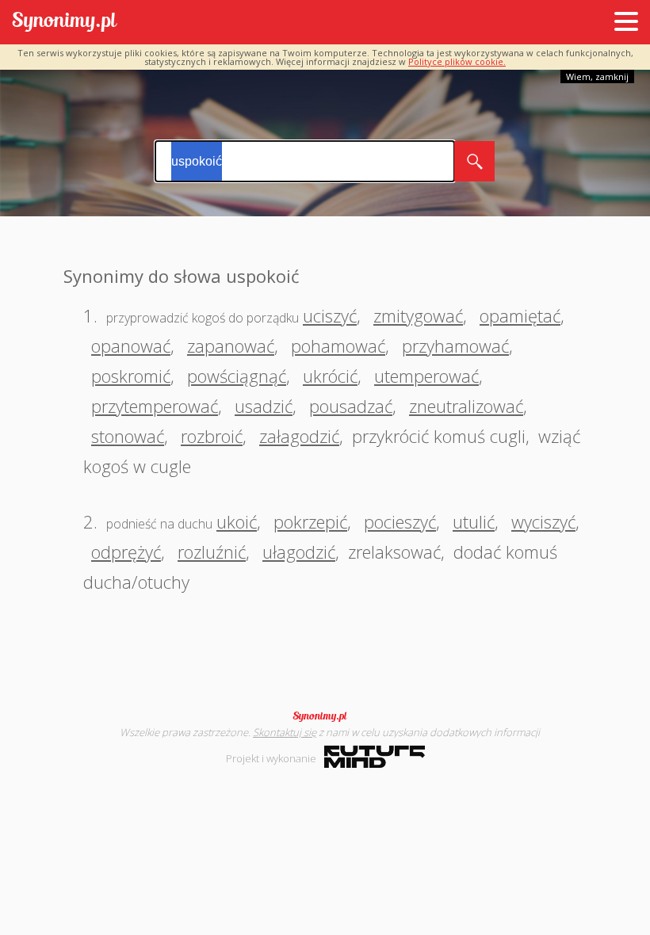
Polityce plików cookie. (457, 61)
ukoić (236, 521)
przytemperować (154, 406)
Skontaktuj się (284, 732)
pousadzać (350, 406)
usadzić (263, 406)
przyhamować (455, 345)
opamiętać (520, 315)
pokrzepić (310, 521)
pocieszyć (400, 521)
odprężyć (126, 551)
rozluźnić (212, 551)
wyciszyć (543, 521)
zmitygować (418, 315)
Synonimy (325, 716)
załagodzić (299, 436)
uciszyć (330, 315)
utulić (474, 521)
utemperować (426, 375)
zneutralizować (466, 406)
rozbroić (212, 436)
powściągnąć (236, 375)
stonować (127, 436)
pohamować (338, 345)
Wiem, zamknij (597, 76)
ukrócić (330, 375)
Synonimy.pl (64, 22)
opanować (130, 345)
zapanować (230, 345)
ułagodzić (298, 551)
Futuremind (374, 757)
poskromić (130, 375)
